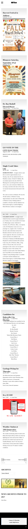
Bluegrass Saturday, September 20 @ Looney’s (11, 63)
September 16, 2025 (7, 17)
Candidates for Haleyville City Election (9, 317)
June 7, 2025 (5, 397)
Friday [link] (21, 381)
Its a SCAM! (8, 395)
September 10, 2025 (7, 64)
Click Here (3, 500)
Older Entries (21, 459)
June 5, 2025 (5, 431)
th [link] (4, 379)
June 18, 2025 (6, 373)
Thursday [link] (18, 377)
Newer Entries (6, 459)
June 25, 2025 (6, 318)
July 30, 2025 (6, 170)
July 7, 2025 (5, 214)
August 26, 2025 (6, 108)
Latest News (16, 108)
